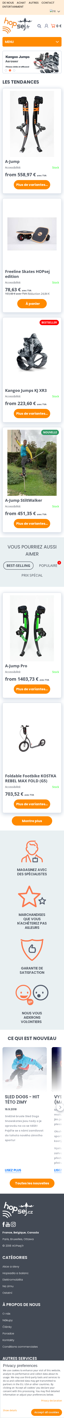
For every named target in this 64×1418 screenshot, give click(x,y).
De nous (8, 3)
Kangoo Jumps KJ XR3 (26, 390)
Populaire (49, 565)
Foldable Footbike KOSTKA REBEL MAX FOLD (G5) (30, 778)
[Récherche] (39, 26)
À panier (32, 303)
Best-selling (18, 565)
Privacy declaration (51, 1400)
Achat (21, 3)
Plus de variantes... (32, 184)
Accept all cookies (46, 1412)
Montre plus (32, 821)
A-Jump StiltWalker (23, 500)
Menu (9, 41)
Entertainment (13, 7)
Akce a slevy (10, 1266)
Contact (48, 3)
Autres (34, 3)
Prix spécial (32, 575)
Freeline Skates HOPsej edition (27, 274)
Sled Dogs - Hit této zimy (22, 1099)
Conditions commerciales (20, 1347)
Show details (10, 1410)
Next (60, 1107)
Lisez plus (13, 1170)
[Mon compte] (46, 26)
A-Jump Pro (16, 665)
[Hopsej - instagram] (13, 1226)
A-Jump (12, 161)
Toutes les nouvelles (32, 1183)
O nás (6, 1314)
